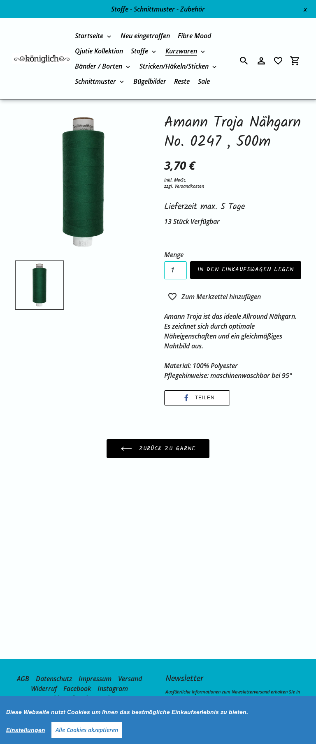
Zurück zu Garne (166, 448)
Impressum (95, 678)
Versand (130, 678)
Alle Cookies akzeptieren (87, 730)
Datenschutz (54, 678)
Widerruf (44, 688)
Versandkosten (189, 186)
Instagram (113, 688)
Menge (174, 254)
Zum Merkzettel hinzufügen (221, 296)
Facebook (77, 688)
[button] (197, 398)
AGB (23, 678)
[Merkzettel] (278, 61)
